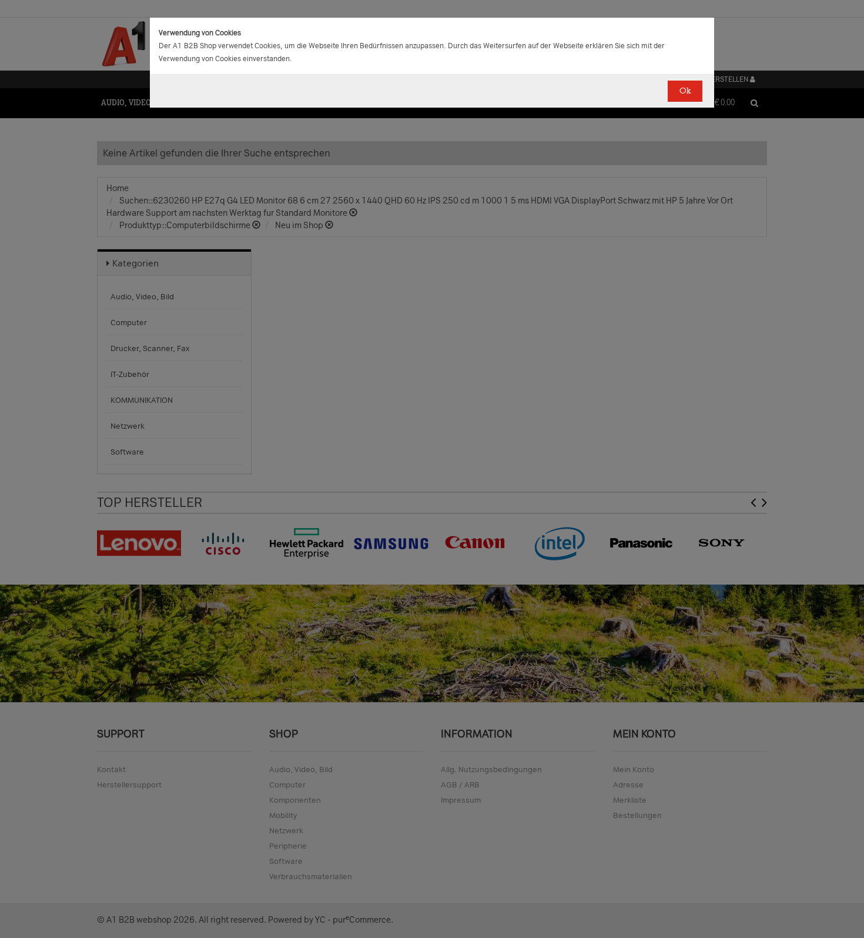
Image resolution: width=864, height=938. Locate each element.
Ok (685, 91)
